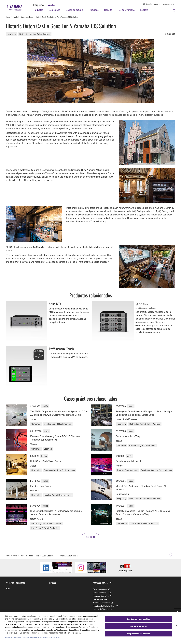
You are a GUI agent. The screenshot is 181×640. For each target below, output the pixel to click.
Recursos (94, 9)
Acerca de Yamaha (100, 582)
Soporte (108, 9)
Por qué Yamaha (126, 9)
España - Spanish (153, 4)
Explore (144, 9)
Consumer (167, 4)
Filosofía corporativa (101, 602)
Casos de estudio (74, 9)
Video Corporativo (100, 592)
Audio (51, 5)
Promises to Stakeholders (103, 606)
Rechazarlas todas (138, 626)
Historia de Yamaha (101, 609)
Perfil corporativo (100, 589)
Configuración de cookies (138, 619)
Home (8, 17)
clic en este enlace (72, 632)
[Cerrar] (176, 625)
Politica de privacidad (32, 637)
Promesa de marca (100, 595)
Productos (38, 9)
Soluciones (54, 9)
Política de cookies (51, 637)
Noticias (52, 582)
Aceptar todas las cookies (138, 633)
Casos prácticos (27, 17)
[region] (90, 626)
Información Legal (13, 637)
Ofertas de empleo (100, 599)
